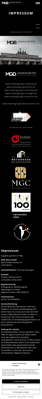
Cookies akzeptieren (21, 381)
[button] (39, 364)
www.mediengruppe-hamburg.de (21, 83)
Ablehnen (21, 387)
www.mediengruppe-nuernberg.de (21, 90)
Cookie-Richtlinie (12, 396)
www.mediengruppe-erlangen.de (21, 93)
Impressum (31, 396)
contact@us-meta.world (15, 32)
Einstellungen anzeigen (21, 392)
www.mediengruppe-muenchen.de (21, 96)
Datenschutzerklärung (22, 396)
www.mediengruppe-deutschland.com (21, 103)
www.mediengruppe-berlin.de (21, 87)
